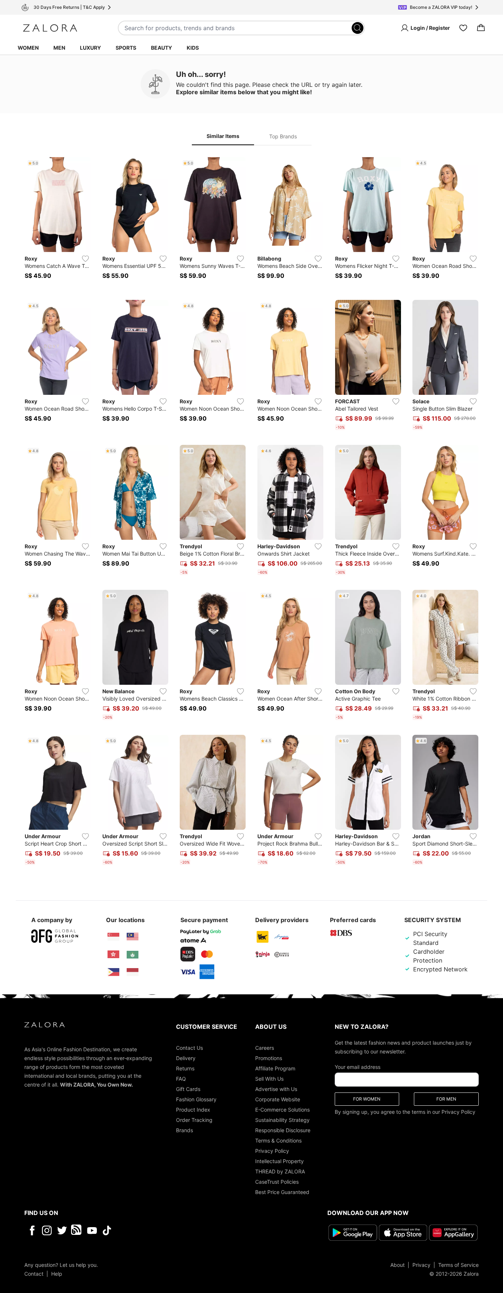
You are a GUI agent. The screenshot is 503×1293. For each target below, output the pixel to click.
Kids (193, 48)
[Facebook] (31, 1230)
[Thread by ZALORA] (77, 1230)
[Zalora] (50, 28)
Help (56, 1274)
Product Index (193, 1109)
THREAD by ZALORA (280, 1171)
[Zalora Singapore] (113, 936)
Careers (264, 1048)
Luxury (90, 48)
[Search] (357, 28)
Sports (126, 48)
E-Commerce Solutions (282, 1109)
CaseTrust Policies (277, 1182)
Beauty (161, 48)
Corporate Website (277, 1099)
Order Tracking (194, 1120)
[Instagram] (46, 1230)
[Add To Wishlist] (85, 258)
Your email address (357, 1067)
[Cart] (480, 28)
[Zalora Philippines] (113, 972)
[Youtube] (91, 1230)
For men (446, 1099)
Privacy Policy (272, 1151)
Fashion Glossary (196, 1099)
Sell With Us (269, 1079)
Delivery (186, 1058)
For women (366, 1099)
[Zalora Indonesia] (132, 972)
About (397, 1265)
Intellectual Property (279, 1161)
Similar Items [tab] (223, 136)
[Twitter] (62, 1230)
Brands (184, 1130)
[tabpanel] (251, 512)
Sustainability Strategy (282, 1120)
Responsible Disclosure (282, 1130)
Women (28, 48)
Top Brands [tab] (283, 136)
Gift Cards (188, 1089)
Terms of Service (458, 1265)
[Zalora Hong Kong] (113, 954)
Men (59, 48)
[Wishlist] (463, 28)
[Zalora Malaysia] (132, 936)
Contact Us (189, 1048)
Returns (185, 1068)
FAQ (181, 1079)
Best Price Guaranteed (282, 1192)
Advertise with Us (276, 1089)
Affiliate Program (275, 1068)
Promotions (268, 1058)
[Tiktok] (154, 1230)
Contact (33, 1274)
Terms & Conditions (278, 1140)
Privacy (421, 1265)
